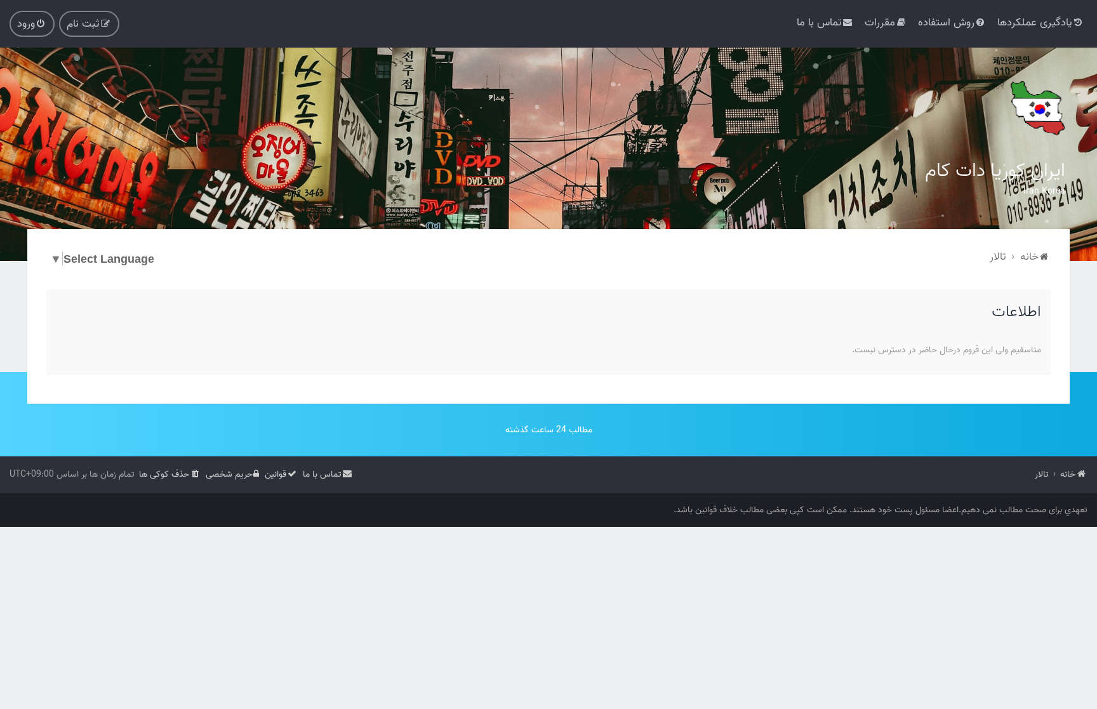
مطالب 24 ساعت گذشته (548, 430)
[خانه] (1036, 107)
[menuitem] (1040, 22)
